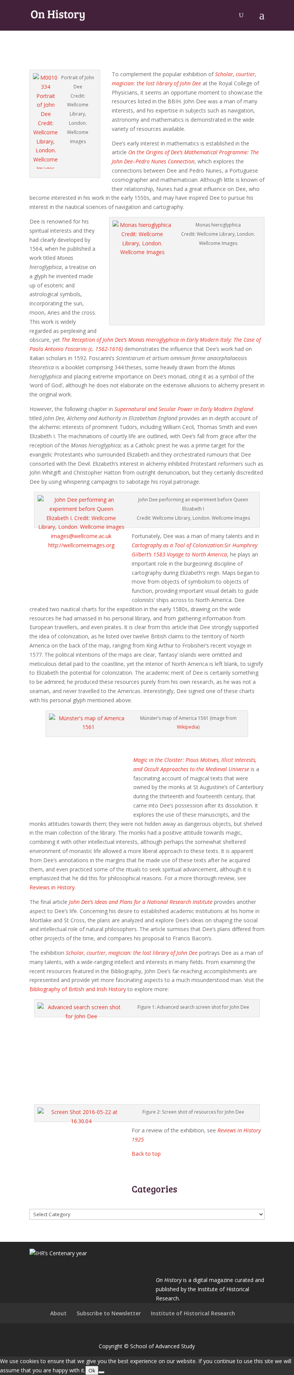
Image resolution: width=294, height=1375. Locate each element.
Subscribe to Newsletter (109, 1313)
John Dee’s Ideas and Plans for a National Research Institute (140, 901)
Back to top (146, 1153)
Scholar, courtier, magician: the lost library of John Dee (132, 952)
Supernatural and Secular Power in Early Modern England (183, 409)
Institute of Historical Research (193, 1313)
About (58, 1313)
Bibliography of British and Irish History (77, 989)
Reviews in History (52, 887)
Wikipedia (187, 727)
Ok (91, 1370)
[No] (101, 1372)
